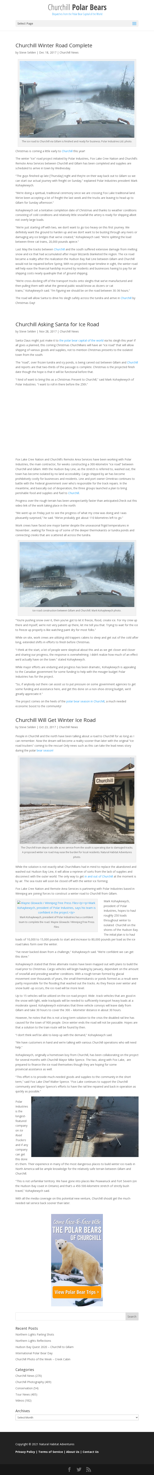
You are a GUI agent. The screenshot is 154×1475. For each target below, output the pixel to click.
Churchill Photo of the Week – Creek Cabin (42, 1359)
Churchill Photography (29, 1382)
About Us (72, 1452)
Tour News (22, 1394)
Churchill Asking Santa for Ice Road (57, 324)
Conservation (24, 1388)
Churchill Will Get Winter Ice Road (55, 720)
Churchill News (69, 52)
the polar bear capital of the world (81, 340)
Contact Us (91, 1452)
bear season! (44, 750)
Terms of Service (50, 1452)
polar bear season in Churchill (85, 701)
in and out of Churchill (99, 876)
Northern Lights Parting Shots (34, 1334)
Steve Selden (27, 52)
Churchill (67, 151)
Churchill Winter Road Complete (53, 45)
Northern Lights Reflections (33, 1341)
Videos (19, 1400)
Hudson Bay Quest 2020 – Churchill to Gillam (44, 1347)
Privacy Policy (25, 1452)
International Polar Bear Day (34, 1353)
